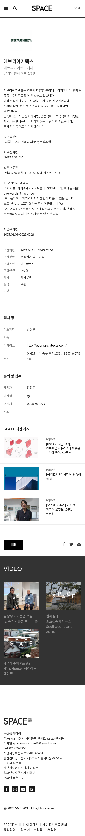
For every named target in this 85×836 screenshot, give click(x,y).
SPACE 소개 (12, 825)
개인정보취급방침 (54, 825)
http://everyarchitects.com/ (47, 346)
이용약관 (32, 825)
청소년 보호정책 (32, 830)
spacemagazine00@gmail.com (34, 743)
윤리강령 (10, 830)
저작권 (52, 830)
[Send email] (78, 544)
